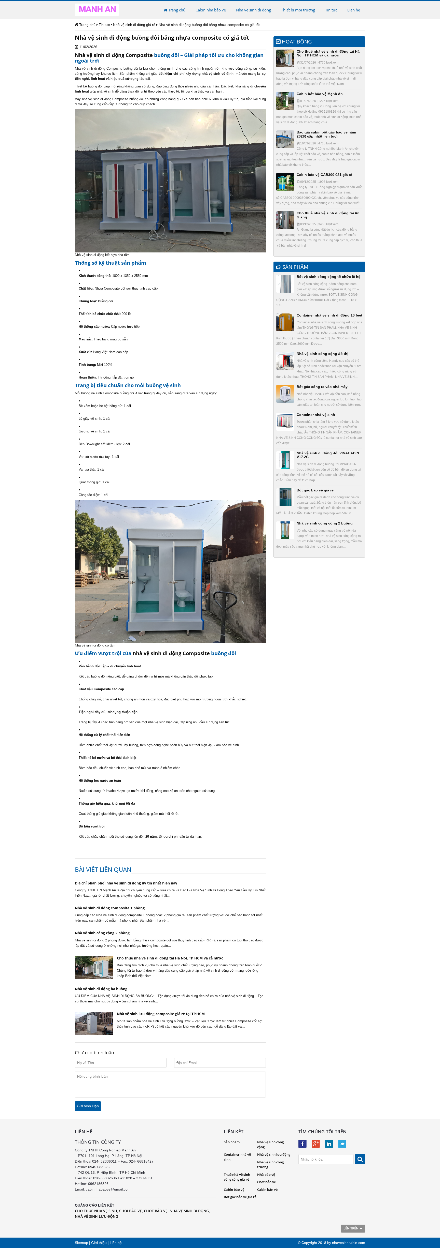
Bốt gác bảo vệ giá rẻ (315, 490)
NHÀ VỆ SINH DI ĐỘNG (189, 1210)
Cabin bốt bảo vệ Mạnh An (320, 94)
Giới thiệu (99, 1243)
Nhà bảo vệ (266, 1174)
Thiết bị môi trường (298, 9)
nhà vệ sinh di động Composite (171, 653)
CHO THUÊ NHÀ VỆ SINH (96, 1210)
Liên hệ (353, 9)
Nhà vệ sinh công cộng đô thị (322, 354)
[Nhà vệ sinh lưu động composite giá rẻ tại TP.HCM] (94, 1023)
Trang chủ (176, 9)
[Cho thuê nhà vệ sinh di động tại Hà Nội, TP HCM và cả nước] (94, 967)
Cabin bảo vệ (234, 1189)
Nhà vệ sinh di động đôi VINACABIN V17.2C (328, 455)
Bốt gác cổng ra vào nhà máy (322, 387)
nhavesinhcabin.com (348, 1243)
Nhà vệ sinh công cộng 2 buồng (325, 523)
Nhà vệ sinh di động (253, 9)
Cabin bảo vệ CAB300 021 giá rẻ (324, 175)
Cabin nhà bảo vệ (211, 9)
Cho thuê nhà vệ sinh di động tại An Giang (328, 215)
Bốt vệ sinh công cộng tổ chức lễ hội (329, 277)
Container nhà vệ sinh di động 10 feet (329, 315)
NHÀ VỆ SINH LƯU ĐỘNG (96, 1216)
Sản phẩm (232, 1142)
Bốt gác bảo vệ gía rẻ (240, 1197)
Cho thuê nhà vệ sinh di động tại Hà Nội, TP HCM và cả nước (328, 53)
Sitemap (81, 1243)
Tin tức (331, 9)
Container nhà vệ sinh (316, 415)
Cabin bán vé (267, 1189)
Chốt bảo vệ (266, 1182)
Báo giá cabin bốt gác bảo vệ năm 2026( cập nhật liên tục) (326, 134)
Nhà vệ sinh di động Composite (114, 55)
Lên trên (351, 1228)
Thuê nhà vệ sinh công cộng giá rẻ (237, 1177)
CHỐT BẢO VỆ (156, 1210)
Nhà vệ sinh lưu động (273, 1154)
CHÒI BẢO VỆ (130, 1210)
